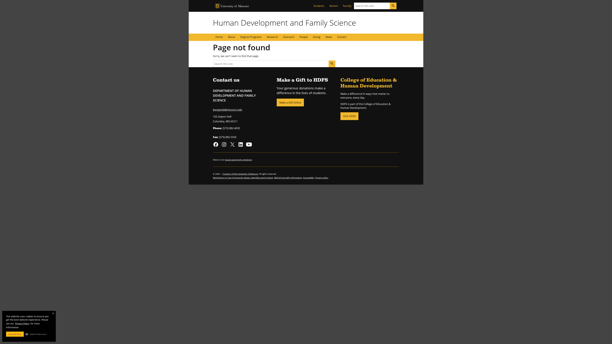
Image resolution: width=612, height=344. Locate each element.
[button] (36, 334)
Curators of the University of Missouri (240, 173)
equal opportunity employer (238, 159)
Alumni (333, 6)
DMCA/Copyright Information (288, 177)
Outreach (288, 37)
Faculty (347, 6)
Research (272, 37)
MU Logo (217, 6)
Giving (316, 37)
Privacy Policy (22, 323)
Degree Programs (251, 37)
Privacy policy (321, 177)
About (231, 37)
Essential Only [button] (15, 334)
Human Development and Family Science (284, 22)
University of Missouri (235, 6)
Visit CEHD (349, 116)
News (328, 37)
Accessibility (308, 177)
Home (219, 37)
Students (318, 6)
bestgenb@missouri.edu (227, 109)
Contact (341, 37)
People (303, 37)
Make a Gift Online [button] (290, 102)
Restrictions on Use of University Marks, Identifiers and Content (243, 177)
